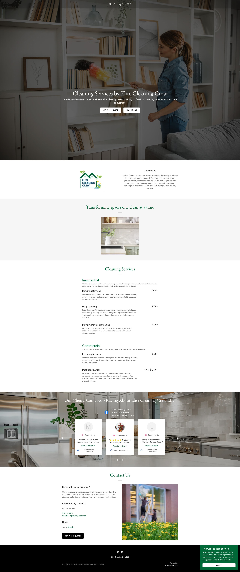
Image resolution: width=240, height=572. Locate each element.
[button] (73, 527)
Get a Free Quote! (73, 536)
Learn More (131, 110)
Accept (219, 565)
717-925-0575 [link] (67, 513)
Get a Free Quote (110, 110)
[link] (120, 4)
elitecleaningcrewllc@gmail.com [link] (74, 516)
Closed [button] (70, 527)
